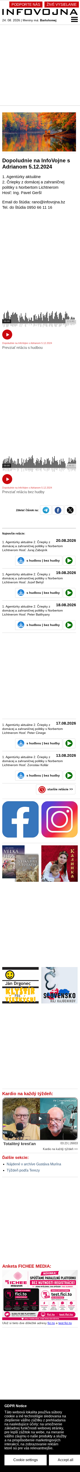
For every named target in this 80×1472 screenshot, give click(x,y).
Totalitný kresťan (19, 1144)
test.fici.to (65, 1323)
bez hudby (52, 560)
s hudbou (33, 560)
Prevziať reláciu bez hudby (23, 492)
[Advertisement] (40, 65)
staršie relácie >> (60, 789)
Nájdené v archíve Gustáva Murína (34, 1164)
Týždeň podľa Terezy (23, 1170)
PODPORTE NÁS (26, 4)
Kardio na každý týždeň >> (60, 1149)
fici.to (51, 1323)
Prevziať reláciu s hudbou (22, 348)
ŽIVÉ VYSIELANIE (62, 4)
